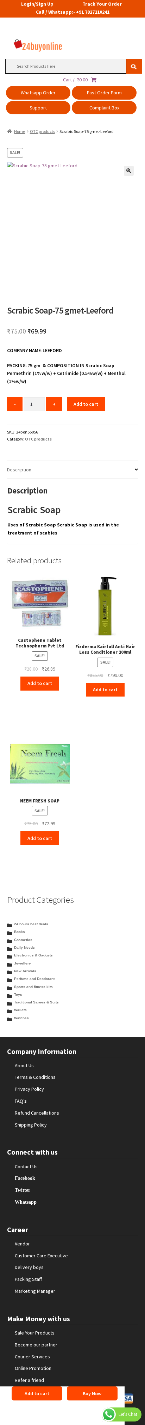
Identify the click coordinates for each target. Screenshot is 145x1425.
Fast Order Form (104, 92)
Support (38, 108)
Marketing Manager (35, 1291)
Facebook (25, 1178)
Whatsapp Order (38, 92)
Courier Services (32, 1356)
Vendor (22, 1244)
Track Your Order (102, 4)
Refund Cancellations (37, 1113)
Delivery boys (29, 1267)
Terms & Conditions (35, 1077)
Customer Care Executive (41, 1255)
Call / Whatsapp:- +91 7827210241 (72, 12)
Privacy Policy (29, 1089)
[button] (129, 171)
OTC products (42, 131)
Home (19, 131)
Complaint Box (104, 108)
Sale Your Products (35, 1333)
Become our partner (36, 1345)
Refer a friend (29, 1380)
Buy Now (92, 1393)
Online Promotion (33, 1368)
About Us (24, 1065)
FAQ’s (21, 1101)
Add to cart (86, 404)
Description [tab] (19, 469)
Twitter (22, 1190)
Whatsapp (26, 1201)
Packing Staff (28, 1279)
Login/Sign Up (37, 4)
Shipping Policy (31, 1125)
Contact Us (26, 1166)
